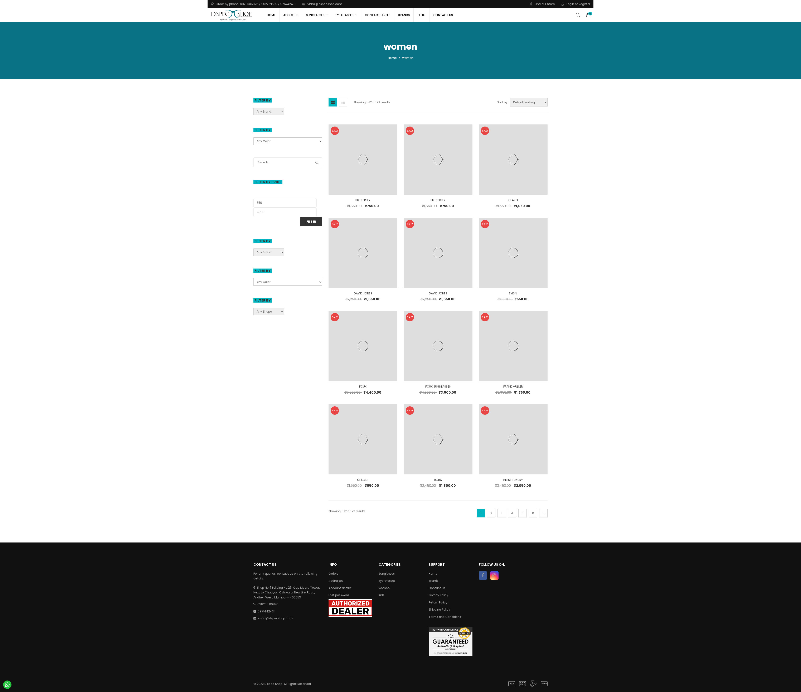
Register (584, 4)
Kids (381, 595)
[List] (343, 102)
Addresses (336, 581)
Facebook (483, 575)
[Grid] (333, 102)
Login (570, 4)
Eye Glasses (387, 581)
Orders (333, 574)
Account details (340, 588)
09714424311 (266, 611)
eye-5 (513, 293)
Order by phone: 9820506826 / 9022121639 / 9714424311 (256, 4)
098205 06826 (267, 604)
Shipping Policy (439, 609)
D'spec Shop (273, 684)
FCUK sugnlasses (438, 386)
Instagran (494, 575)
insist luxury (513, 480)
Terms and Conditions (445, 617)
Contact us (437, 588)
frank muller (513, 386)
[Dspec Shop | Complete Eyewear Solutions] (231, 15)
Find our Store (545, 4)
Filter (311, 221)
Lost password (339, 595)
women (384, 588)
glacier (363, 480)
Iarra (438, 480)
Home (392, 58)
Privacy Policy (438, 595)
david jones (363, 293)
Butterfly (362, 200)
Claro (513, 200)
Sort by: (502, 102)
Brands (433, 581)
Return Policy (438, 602)
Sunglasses (387, 574)
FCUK (362, 386)
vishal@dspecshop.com (324, 4)
